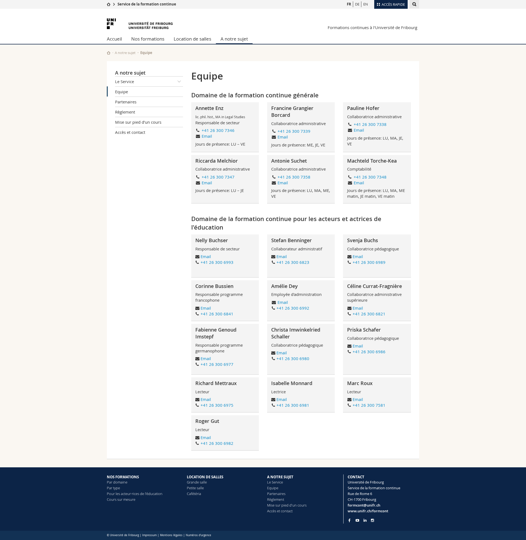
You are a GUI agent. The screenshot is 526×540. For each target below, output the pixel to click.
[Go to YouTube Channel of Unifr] (357, 520)
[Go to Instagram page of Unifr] (372, 520)
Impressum (149, 535)
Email (207, 136)
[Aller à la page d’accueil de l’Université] (140, 23)
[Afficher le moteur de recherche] (414, 4)
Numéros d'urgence (198, 535)
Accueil (114, 39)
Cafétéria (194, 493)
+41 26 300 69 (214, 405)
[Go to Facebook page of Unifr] (349, 520)
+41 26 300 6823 (292, 262)
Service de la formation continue (147, 4)
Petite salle (195, 487)
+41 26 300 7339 (294, 131)
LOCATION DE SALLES (205, 476)
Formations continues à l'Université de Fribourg (372, 27)
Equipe (121, 91)
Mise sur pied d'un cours (138, 122)
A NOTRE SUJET (280, 476)
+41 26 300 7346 (218, 130)
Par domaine (117, 482)
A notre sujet (234, 39)
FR (349, 4)
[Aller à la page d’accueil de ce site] (108, 53)
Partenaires (125, 101)
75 (230, 405)
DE (357, 4)
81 (383, 405)
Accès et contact (130, 132)
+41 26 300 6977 (217, 364)
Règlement (125, 112)
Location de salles (192, 39)
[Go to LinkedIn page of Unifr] (365, 520)
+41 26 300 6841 (217, 313)
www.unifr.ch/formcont (368, 510)
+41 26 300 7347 (218, 177)
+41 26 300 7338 (370, 124)
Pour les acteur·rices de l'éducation (134, 493)
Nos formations (147, 39)
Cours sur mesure (121, 499)
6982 (228, 443)
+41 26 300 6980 (292, 358)
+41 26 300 (212, 443)
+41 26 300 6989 (369, 262)
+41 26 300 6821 (369, 313)
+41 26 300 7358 (294, 177)
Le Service (124, 81)
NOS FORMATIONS (123, 476)
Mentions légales (171, 535)
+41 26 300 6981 (292, 405)
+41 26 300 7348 (370, 177)
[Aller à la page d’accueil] (108, 4)
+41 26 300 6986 (369, 351)
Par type (113, 487)
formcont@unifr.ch (364, 505)
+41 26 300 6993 (217, 262)
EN (365, 4)
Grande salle (197, 482)
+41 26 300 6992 (292, 308)
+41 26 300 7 (365, 405)
